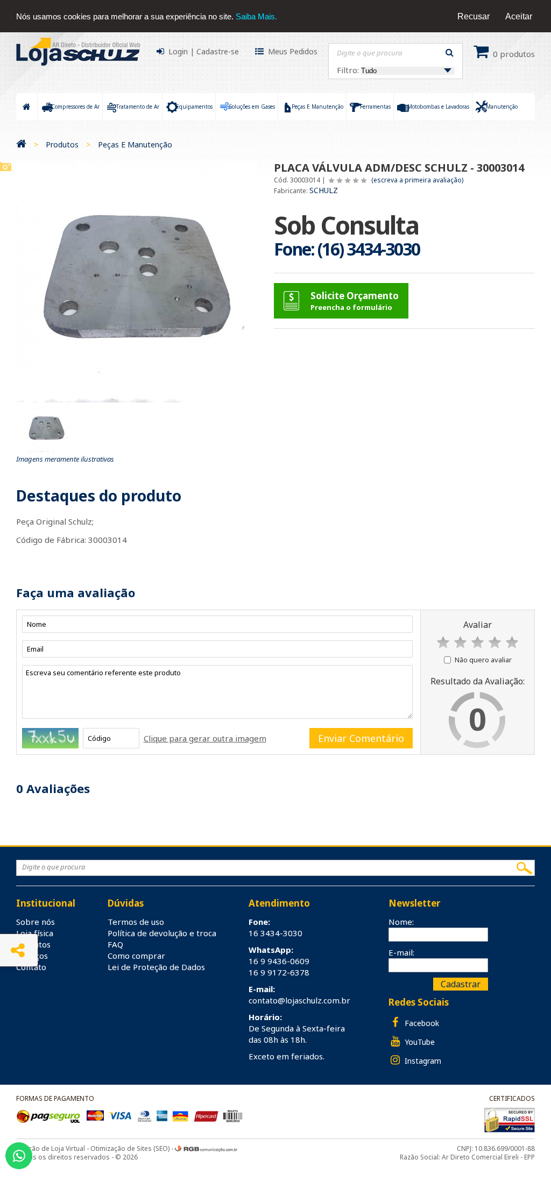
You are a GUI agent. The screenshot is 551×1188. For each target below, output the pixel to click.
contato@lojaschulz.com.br (299, 1000)
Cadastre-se (217, 51)
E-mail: (401, 952)
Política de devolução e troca (162, 933)
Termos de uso (136, 921)
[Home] (21, 144)
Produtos (62, 144)
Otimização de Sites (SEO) (129, 1148)
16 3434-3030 (275, 933)
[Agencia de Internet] (206, 1148)
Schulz (323, 190)
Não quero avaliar (483, 659)
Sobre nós (35, 921)
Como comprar (136, 955)
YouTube (418, 1042)
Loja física (34, 933)
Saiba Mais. (256, 16)
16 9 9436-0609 (279, 961)
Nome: (401, 921)
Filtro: (349, 70)
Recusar (473, 16)
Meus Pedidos (292, 51)
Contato (31, 966)
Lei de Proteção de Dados (156, 966)
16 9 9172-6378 (279, 972)
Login (178, 51)
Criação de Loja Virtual (50, 1148)
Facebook (420, 1023)
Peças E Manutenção (135, 144)
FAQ (115, 944)
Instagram (421, 1061)
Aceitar (518, 16)
